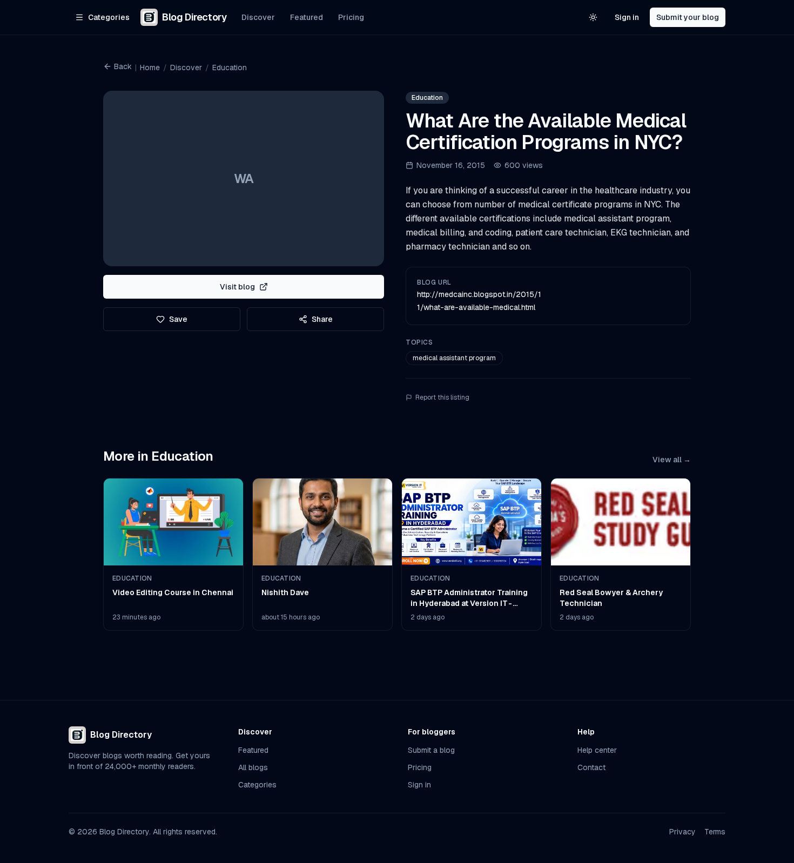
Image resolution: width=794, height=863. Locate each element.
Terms (714, 832)
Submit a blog (431, 750)
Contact (591, 767)
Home (150, 67)
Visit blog (237, 287)
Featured (306, 17)
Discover (258, 17)
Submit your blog (687, 17)
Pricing (351, 17)
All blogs (253, 767)
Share (322, 319)
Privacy (682, 832)
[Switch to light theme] (593, 17)
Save (178, 319)
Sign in (627, 17)
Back (123, 66)
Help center (597, 750)
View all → (671, 459)
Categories (257, 785)
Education (229, 67)
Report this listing (442, 397)
